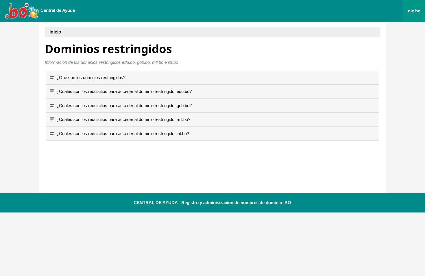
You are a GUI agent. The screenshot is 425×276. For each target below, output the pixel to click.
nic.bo (414, 10)
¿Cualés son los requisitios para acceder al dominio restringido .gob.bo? (123, 105)
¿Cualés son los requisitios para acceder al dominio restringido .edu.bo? (123, 91)
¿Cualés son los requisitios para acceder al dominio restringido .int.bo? (121, 133)
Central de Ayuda (57, 10)
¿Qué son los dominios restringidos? (89, 77)
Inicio (55, 31)
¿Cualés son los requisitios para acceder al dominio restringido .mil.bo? (122, 119)
